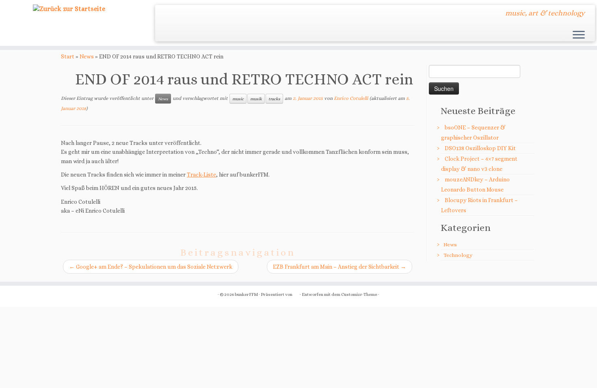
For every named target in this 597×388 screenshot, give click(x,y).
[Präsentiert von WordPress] (296, 293)
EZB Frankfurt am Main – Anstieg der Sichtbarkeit (339, 266)
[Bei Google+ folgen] (188, 14)
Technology (457, 255)
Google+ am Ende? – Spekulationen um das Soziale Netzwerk (150, 266)
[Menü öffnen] (579, 35)
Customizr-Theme (359, 294)
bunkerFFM (246, 294)
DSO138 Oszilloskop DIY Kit (480, 148)
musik (256, 98)
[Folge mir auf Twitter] (166, 14)
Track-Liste (201, 174)
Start (67, 56)
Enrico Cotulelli (351, 98)
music (238, 98)
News (87, 56)
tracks (274, 98)
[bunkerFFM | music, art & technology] (69, 9)
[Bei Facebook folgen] (177, 14)
